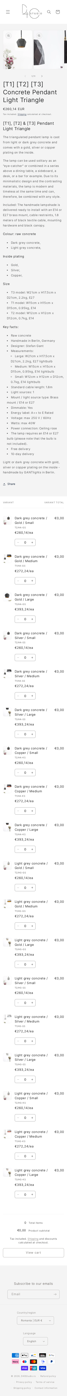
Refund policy (48, 1376)
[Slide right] (42, 76)
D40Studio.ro (28, 1376)
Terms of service (45, 1382)
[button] (8, 12)
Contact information (46, 1388)
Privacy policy (24, 1382)
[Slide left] (25, 76)
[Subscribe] (55, 1294)
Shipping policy (22, 1388)
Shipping (22, 114)
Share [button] (11, 484)
